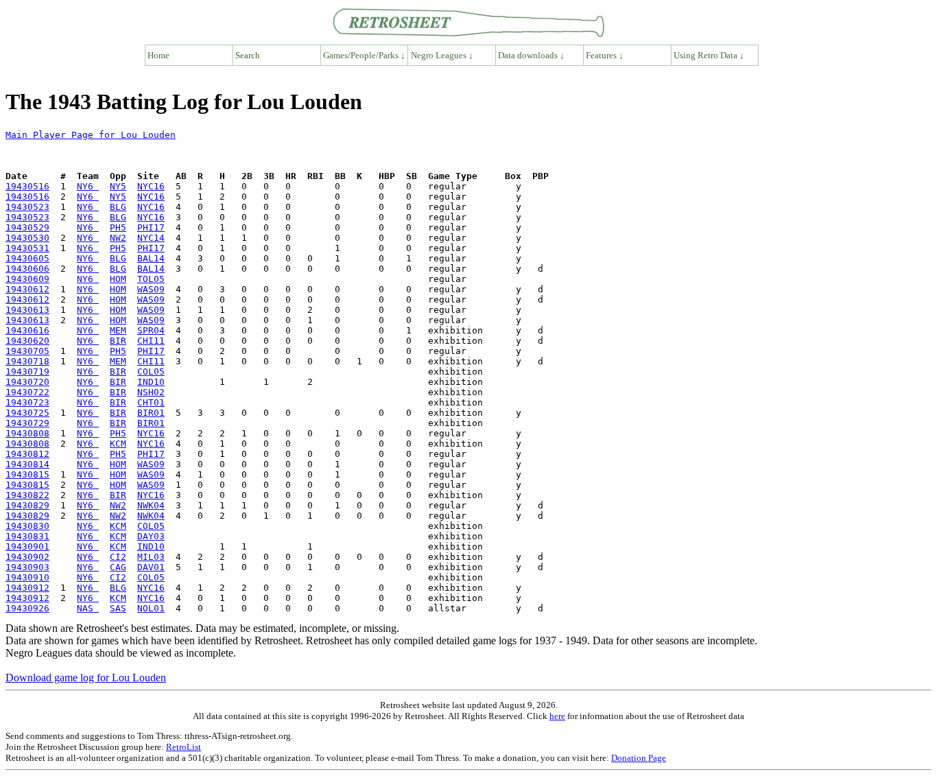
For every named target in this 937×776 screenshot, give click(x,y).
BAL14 (151, 258)
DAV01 (151, 567)
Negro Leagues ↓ (442, 55)
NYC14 (151, 238)
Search (247, 55)
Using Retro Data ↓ (709, 55)
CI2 (118, 557)
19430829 (27, 505)
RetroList (183, 747)
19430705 (27, 351)
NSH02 (151, 392)
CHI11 (151, 341)
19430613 (27, 310)
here (557, 716)
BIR (118, 341)
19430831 (27, 536)
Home (158, 55)
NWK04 (151, 505)
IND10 (151, 382)
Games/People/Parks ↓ (364, 55)
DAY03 (151, 536)
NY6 (88, 186)
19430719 (27, 371)
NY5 (118, 186)
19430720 (27, 382)
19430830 (27, 526)
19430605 (27, 258)
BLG (118, 207)
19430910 (27, 577)
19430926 (27, 608)
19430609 (27, 279)
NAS (88, 608)
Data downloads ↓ (531, 55)
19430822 (27, 495)
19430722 (27, 392)
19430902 (27, 557)
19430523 (27, 207)
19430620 (27, 341)
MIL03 (151, 557)
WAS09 (151, 289)
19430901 (27, 546)
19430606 (27, 268)
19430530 (27, 238)
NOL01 (151, 608)
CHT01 (151, 402)
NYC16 (151, 186)
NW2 (118, 238)
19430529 (27, 227)
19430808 (27, 433)
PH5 (118, 227)
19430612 (27, 289)
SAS (118, 608)
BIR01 (151, 413)
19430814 (27, 464)
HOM (118, 279)
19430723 (27, 402)
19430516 (27, 186)
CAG (118, 567)
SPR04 (151, 330)
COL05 (151, 371)
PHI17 (151, 227)
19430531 (27, 248)
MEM (118, 330)
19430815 (27, 474)
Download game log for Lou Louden (85, 677)
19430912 (27, 588)
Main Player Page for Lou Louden (90, 135)
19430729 (27, 423)
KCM (118, 443)
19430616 (27, 330)
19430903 (27, 567)
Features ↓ (605, 55)
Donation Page (638, 758)
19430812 (27, 454)
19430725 (27, 413)
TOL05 (151, 279)
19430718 (27, 361)
